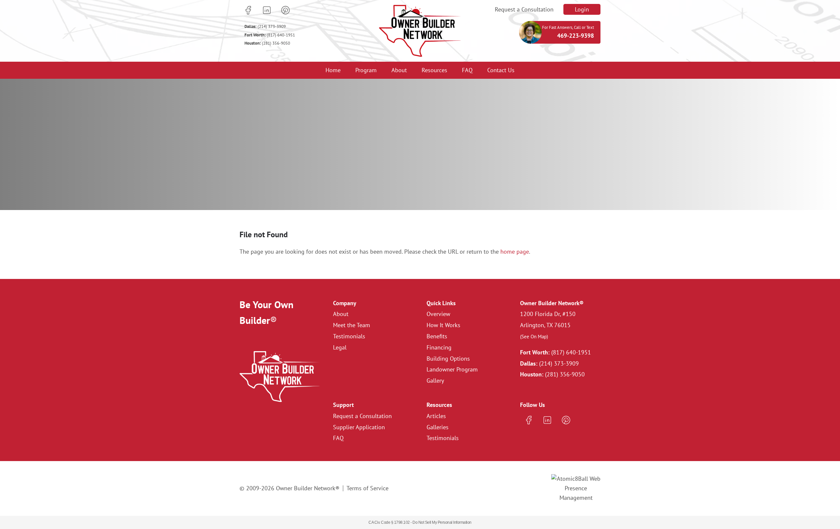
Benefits (437, 336)
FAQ (467, 70)
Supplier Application (359, 427)
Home (333, 70)
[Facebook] (248, 10)
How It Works (443, 325)
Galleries (438, 427)
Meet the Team (351, 325)
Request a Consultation (524, 9)
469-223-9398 (575, 35)
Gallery (435, 380)
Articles (436, 416)
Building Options (448, 358)
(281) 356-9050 (267, 43)
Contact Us (500, 70)
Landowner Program (452, 369)
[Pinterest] (285, 10)
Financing (439, 347)
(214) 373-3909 (265, 26)
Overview (438, 314)
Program (366, 70)
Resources (434, 70)
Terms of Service (367, 488)
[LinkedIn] (267, 10)
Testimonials (349, 336)
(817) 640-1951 (269, 35)
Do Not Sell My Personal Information (442, 522)
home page (514, 251)
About (399, 70)
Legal (339, 347)
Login (582, 9)
